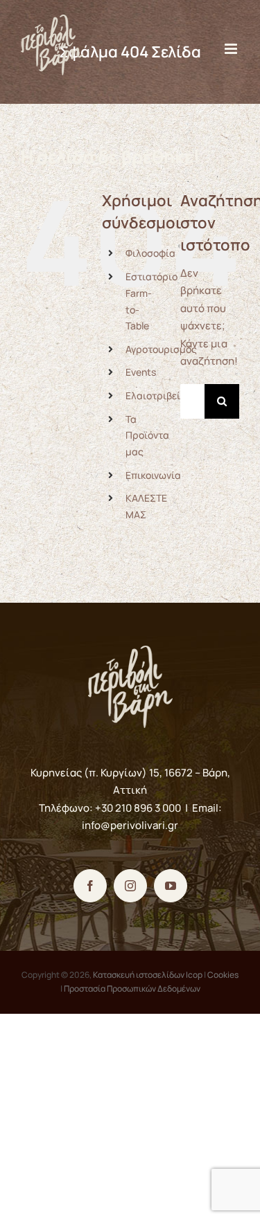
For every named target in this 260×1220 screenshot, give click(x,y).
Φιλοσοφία (150, 253)
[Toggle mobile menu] (232, 49)
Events (140, 372)
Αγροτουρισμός (161, 349)
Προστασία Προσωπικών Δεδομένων (132, 988)
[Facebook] (90, 885)
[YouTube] (170, 885)
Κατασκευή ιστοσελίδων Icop (147, 975)
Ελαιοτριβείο (155, 395)
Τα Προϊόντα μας (147, 435)
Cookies (223, 975)
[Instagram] (130, 885)
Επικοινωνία (153, 475)
